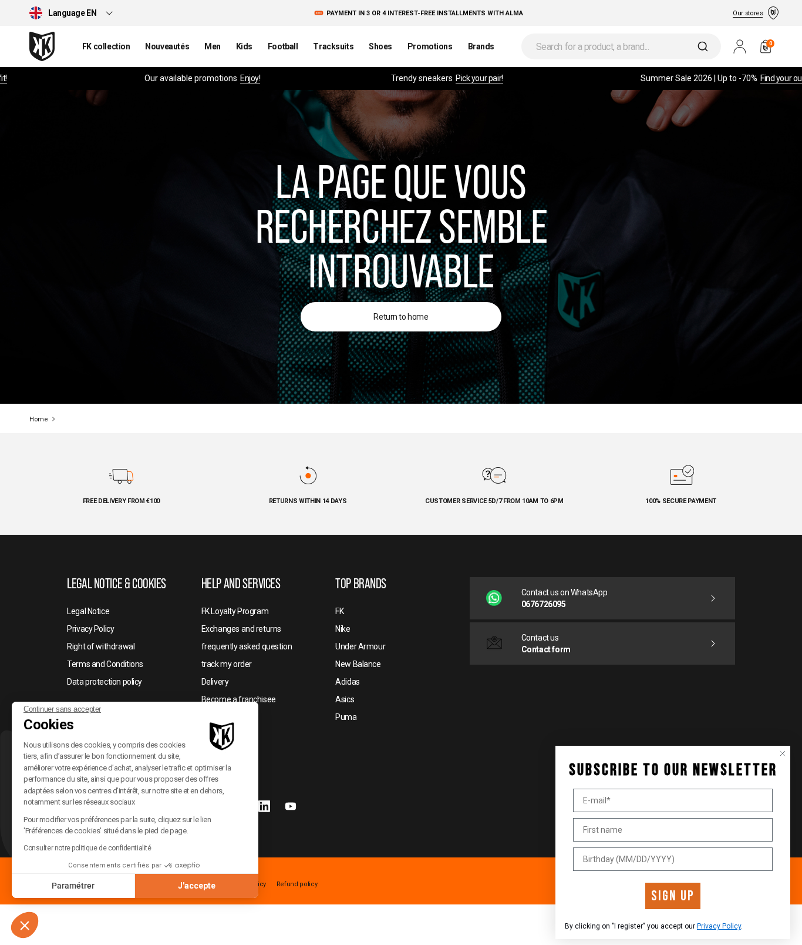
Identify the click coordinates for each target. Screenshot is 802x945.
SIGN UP (673, 895)
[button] (25, 925)
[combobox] (621, 46)
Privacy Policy (719, 926)
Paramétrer (73, 885)
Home (38, 419)
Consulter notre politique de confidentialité (87, 848)
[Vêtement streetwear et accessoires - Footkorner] (42, 46)
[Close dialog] (782, 753)
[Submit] (704, 46)
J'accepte (196, 885)
